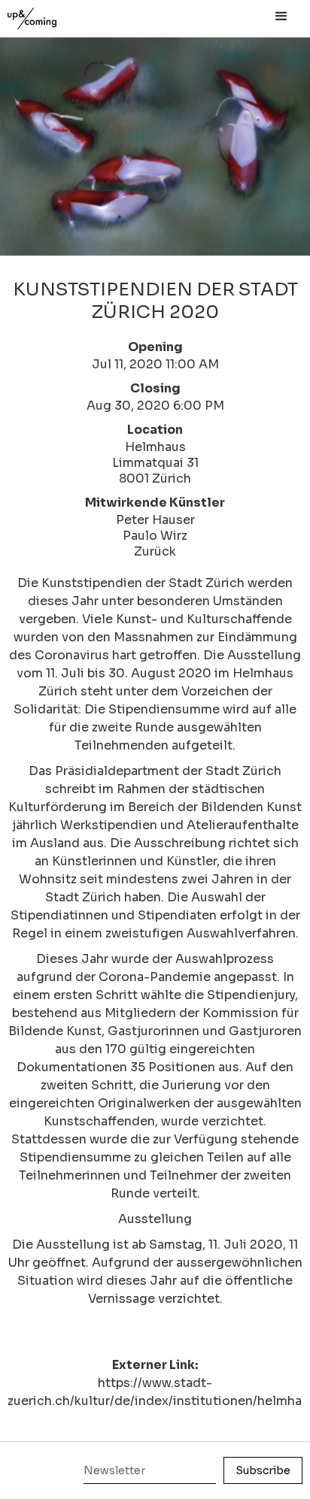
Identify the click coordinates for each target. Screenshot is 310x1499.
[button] (281, 16)
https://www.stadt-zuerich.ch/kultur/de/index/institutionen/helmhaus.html (155, 1392)
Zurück (155, 551)
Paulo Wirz (155, 536)
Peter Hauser (155, 520)
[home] (49, 14)
